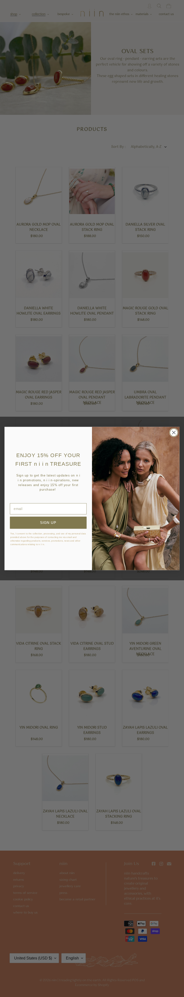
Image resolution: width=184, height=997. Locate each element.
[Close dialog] (174, 433)
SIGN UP (48, 522)
